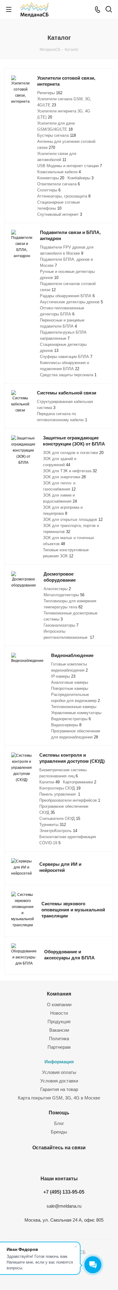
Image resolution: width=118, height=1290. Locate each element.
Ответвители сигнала (58, 184)
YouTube (65, 1162)
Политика (59, 1038)
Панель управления (59, 794)
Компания (59, 993)
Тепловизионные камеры (73, 706)
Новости (59, 1013)
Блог (59, 1123)
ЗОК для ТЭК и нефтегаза (70, 471)
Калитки (49, 782)
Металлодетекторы (64, 595)
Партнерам (59, 1047)
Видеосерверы (66, 725)
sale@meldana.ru (64, 1206)
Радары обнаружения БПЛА (67, 296)
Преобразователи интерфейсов (69, 800)
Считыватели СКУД (59, 818)
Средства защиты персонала (68, 375)
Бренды (59, 1131)
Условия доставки (59, 1080)
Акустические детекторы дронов (71, 302)
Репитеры (49, 93)
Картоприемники (79, 782)
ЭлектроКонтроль (58, 830)
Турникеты (52, 824)
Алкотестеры (57, 589)
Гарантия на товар (59, 1089)
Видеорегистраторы (71, 719)
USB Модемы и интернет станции (69, 165)
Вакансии (59, 1030)
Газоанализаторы (61, 625)
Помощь (59, 1112)
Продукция (59, 1021)
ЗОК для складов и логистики (73, 452)
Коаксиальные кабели (59, 172)
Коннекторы (50, 178)
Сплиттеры (49, 190)
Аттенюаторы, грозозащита (63, 196)
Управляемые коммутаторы (76, 712)
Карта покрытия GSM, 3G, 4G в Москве (59, 1097)
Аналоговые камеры (69, 682)
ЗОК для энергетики (64, 477)
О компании (59, 1004)
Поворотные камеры (69, 688)
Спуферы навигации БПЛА (66, 356)
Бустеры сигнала (56, 135)
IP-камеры (63, 676)
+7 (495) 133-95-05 (63, 1192)
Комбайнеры (80, 178)
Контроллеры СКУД (59, 788)
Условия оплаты (59, 1072)
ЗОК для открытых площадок (73, 519)
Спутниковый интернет (59, 214)
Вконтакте (50, 1162)
